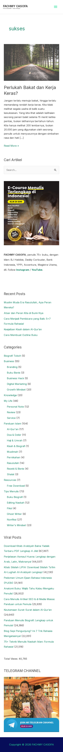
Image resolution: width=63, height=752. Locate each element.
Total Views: (11, 658)
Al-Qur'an (13, 429)
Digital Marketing (17, 383)
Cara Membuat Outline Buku (20, 335)
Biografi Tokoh (12, 355)
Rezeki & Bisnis (15, 468)
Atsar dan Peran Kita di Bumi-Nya (23, 313)
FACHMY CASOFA (15, 6)
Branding (12, 367)
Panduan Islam (12, 423)
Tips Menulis (11, 491)
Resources (10, 479)
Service (11, 417)
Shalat (10, 474)
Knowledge (10, 395)
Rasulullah (13, 463)
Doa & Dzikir (14, 434)
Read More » (11, 145)
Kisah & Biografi (16, 446)
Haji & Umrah (14, 440)
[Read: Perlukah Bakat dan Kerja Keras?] (31, 62)
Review (11, 412)
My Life (8, 400)
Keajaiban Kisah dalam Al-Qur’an (23, 329)
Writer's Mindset (16, 525)
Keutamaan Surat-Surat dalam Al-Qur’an (28, 609)
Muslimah (12, 451)
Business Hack (15, 378)
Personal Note (15, 406)
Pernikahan (13, 457)
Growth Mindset (16, 389)
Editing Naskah (15, 502)
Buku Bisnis (13, 372)
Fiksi (9, 508)
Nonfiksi (11, 519)
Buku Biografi (15, 497)
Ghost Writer (14, 513)
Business (9, 361)
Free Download (16, 485)
